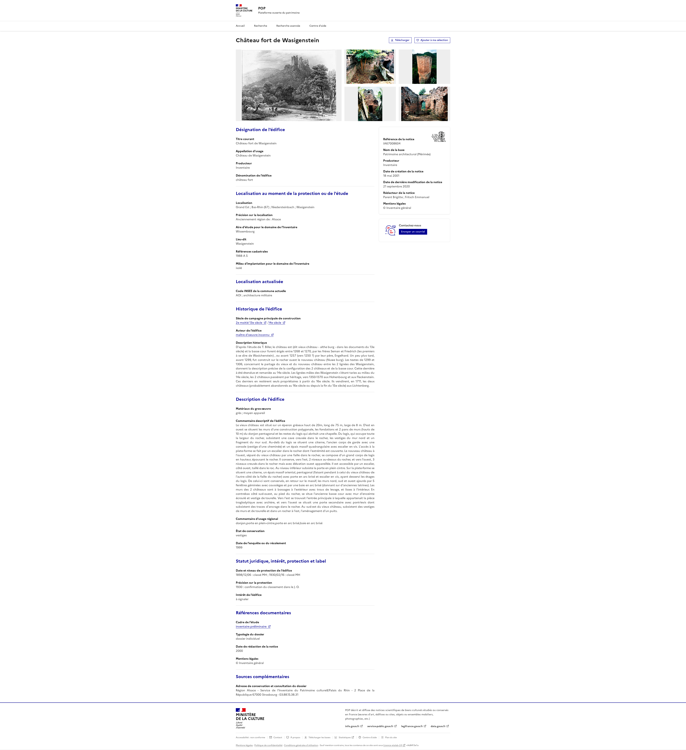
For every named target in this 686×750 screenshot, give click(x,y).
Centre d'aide (317, 26)
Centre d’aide (370, 737)
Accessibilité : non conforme (250, 737)
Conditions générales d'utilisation (301, 745)
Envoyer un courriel (413, 232)
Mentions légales (244, 745)
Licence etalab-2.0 (392, 745)
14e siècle (274, 322)
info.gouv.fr (352, 726)
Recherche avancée (288, 26)
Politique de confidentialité (268, 745)
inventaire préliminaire (251, 626)
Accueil (240, 26)
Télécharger (402, 40)
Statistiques (345, 737)
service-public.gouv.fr (380, 726)
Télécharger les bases (319, 737)
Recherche (260, 26)
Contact (278, 737)
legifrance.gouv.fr (412, 726)
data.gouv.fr (438, 726)
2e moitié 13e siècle (249, 322)
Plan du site (391, 737)
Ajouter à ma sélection (434, 40)
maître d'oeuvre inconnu (253, 335)
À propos (295, 737)
